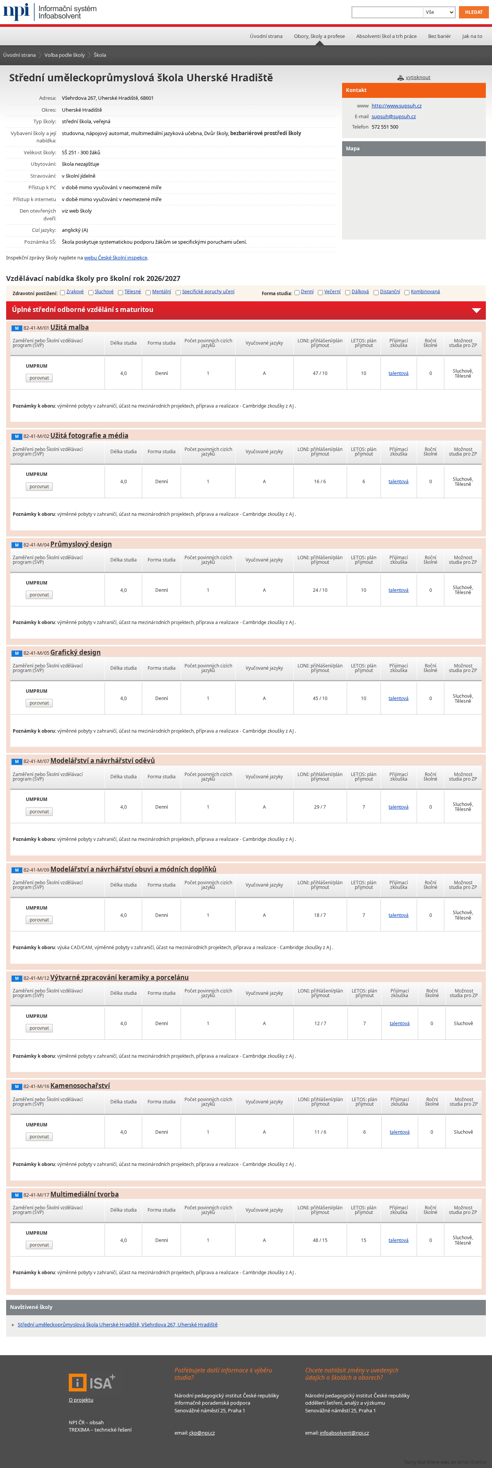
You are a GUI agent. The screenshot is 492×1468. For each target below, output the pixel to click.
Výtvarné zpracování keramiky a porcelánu (119, 977)
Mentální (161, 291)
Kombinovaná (425, 291)
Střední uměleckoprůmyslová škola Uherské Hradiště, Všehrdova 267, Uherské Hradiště (118, 1324)
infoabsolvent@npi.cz (344, 1432)
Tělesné (133, 291)
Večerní (332, 291)
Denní (307, 291)
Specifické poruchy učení (208, 291)
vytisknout (418, 77)
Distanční (390, 291)
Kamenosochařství (80, 1085)
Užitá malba (69, 327)
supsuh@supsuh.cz (394, 116)
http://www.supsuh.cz (397, 105)
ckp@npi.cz (202, 1432)
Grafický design (75, 652)
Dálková (360, 291)
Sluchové (104, 291)
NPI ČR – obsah (86, 1422)
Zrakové (75, 291)
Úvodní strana (266, 36)
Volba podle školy (65, 54)
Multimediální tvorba (84, 1194)
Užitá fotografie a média (89, 435)
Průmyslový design (81, 544)
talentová (399, 373)
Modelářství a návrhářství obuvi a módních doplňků (133, 869)
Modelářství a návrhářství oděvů (102, 760)
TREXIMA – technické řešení (100, 1429)
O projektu (81, 1399)
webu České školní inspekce (115, 257)
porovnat (39, 378)
